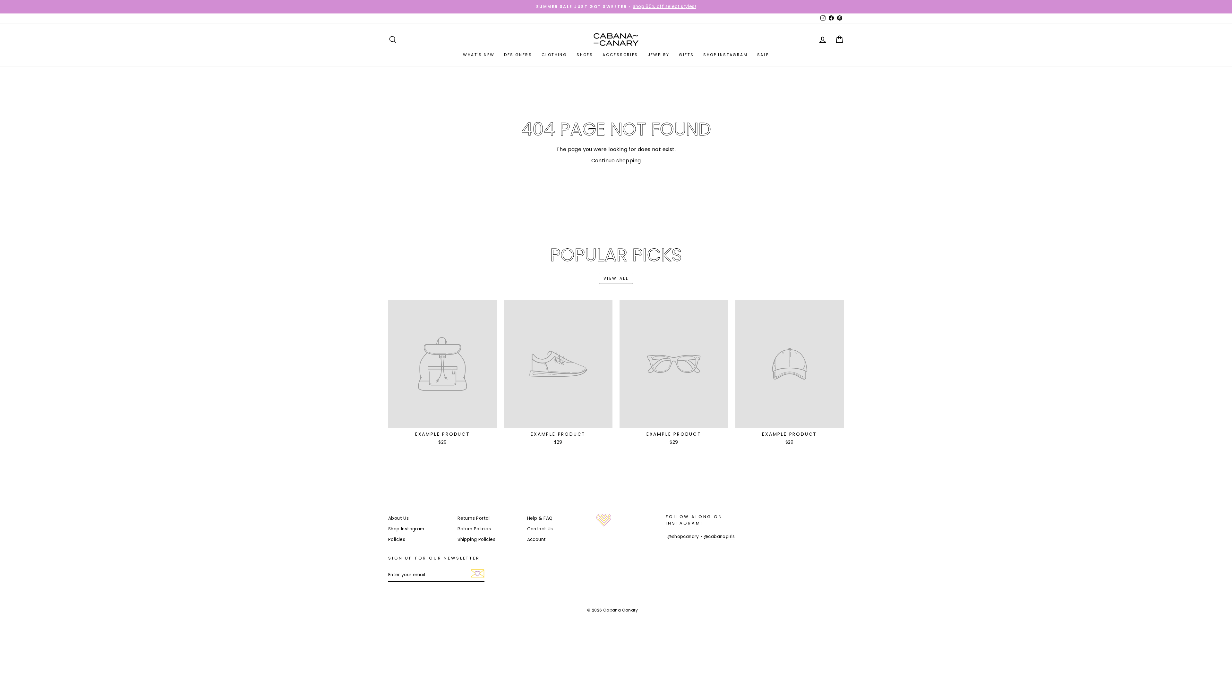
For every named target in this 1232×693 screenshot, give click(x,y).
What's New (478, 54)
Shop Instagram (725, 54)
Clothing (554, 54)
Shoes (585, 54)
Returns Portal (474, 518)
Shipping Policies (476, 539)
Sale (763, 54)
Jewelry (659, 54)
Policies (396, 539)
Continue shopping (616, 160)
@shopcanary (683, 537)
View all (616, 278)
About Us (398, 518)
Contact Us (540, 529)
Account (536, 539)
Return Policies (474, 529)
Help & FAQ (540, 518)
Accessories (620, 54)
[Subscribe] (477, 575)
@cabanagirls (719, 537)
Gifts (686, 54)
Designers (518, 54)
